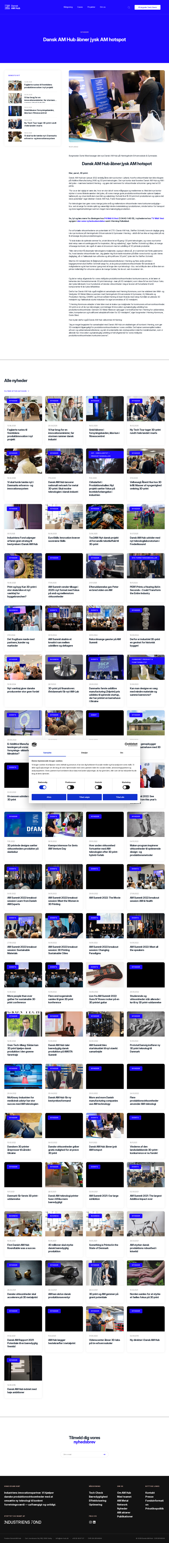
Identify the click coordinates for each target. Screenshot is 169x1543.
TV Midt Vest (157, 218)
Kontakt (150, 1492)
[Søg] (129, 7)
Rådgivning (68, 7)
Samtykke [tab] (47, 753)
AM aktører (123, 1512)
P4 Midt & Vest (111, 218)
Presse (149, 1496)
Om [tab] (121, 753)
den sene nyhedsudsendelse (91, 221)
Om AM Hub (124, 1492)
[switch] (70, 787)
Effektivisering (97, 1500)
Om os (102, 7)
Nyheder (122, 1508)
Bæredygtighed (98, 1496)
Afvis (49, 797)
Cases (80, 7)
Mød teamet (124, 1496)
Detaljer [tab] (84, 753)
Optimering (95, 1504)
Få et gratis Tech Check (147, 7)
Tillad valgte (84, 797)
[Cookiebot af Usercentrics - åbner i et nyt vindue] (126, 744)
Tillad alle (120, 797)
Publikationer (125, 1516)
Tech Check (96, 1492)
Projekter (91, 7)
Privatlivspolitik (154, 1508)
